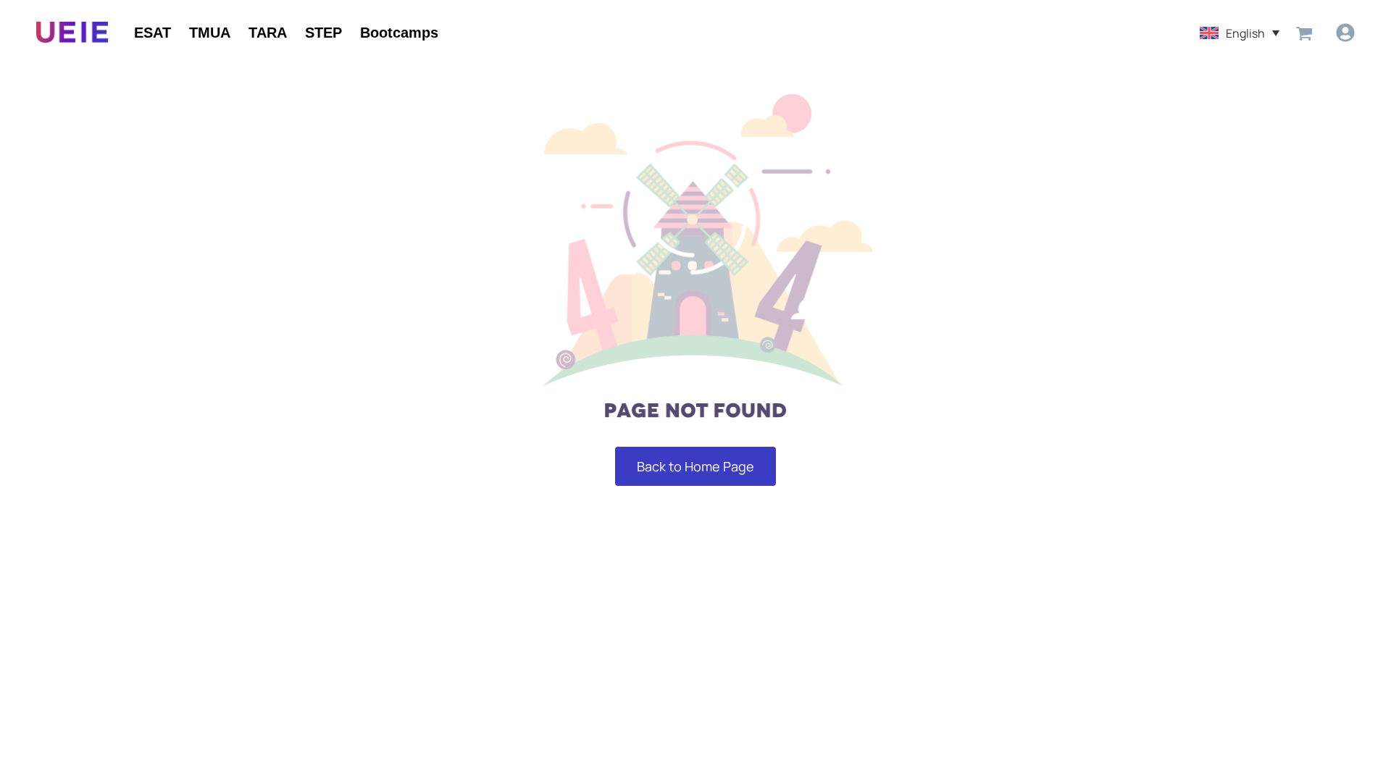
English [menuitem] (1245, 33)
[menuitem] (1239, 32)
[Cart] (1304, 32)
